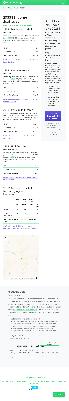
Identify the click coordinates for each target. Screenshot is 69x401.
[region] (21, 257)
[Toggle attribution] (37, 278)
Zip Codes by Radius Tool (22, 381)
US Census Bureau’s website (25, 309)
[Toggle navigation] (63, 3)
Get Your (53, 116)
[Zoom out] (5, 240)
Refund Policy (62, 381)
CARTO (18, 278)
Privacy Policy (34, 384)
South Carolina (14, 8)
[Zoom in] (5, 237)
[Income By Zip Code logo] (12, 3)
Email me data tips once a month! (34, 377)
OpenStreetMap (25, 278)
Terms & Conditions (50, 381)
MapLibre (12, 278)
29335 (9, 38)
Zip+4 (34, 381)
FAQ (3, 381)
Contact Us (9, 381)
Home (5, 8)
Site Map (40, 381)
